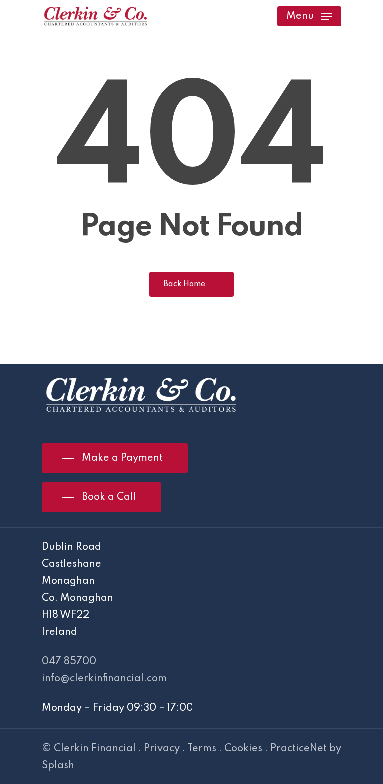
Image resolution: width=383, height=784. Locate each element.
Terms (201, 749)
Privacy (162, 749)
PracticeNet (298, 749)
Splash (58, 766)
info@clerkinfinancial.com (104, 679)
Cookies (243, 749)
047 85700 (69, 662)
